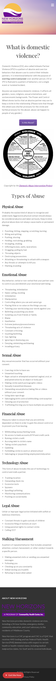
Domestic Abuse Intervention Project (35, 185)
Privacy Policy (28, 677)
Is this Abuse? (28, 122)
